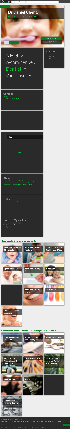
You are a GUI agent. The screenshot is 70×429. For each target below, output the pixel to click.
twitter (10, 427)
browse (44, 427)
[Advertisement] (22, 120)
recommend (14, 43)
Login (67, 1)
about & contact (18, 427)
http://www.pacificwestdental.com (13, 202)
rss (48, 427)
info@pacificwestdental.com (11, 98)
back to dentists (5, 6)
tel (9, 96)
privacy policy (29, 427)
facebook (4, 427)
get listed (37, 427)
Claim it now (46, 41)
